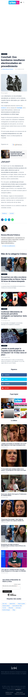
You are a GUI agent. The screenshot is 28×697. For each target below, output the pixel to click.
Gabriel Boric (12, 603)
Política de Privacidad (20, 694)
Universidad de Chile (17, 605)
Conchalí (12, 213)
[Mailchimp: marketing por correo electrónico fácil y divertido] (12, 595)
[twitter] (5, 219)
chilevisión (10, 607)
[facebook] (2, 219)
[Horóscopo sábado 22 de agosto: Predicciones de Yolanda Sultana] (14, 483)
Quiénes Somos (9, 692)
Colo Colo (4, 603)
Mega (14, 609)
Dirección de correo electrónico (10, 586)
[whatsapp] (12, 219)
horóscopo (18, 607)
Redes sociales (21, 603)
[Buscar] (24, 2)
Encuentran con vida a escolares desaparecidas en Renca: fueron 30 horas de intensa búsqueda (13, 279)
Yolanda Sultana (6, 605)
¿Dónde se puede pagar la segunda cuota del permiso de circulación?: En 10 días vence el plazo (13, 352)
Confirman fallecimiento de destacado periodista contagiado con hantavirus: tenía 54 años (14, 315)
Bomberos (4, 213)
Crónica (23, 254)
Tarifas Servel (19, 692)
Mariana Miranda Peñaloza (8, 69)
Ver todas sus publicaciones (8, 245)
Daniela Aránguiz (6, 609)
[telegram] (9, 219)
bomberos (4, 108)
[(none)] (4, 228)
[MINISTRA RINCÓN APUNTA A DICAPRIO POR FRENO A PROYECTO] (19, 408)
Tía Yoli (4, 607)
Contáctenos (9, 694)
